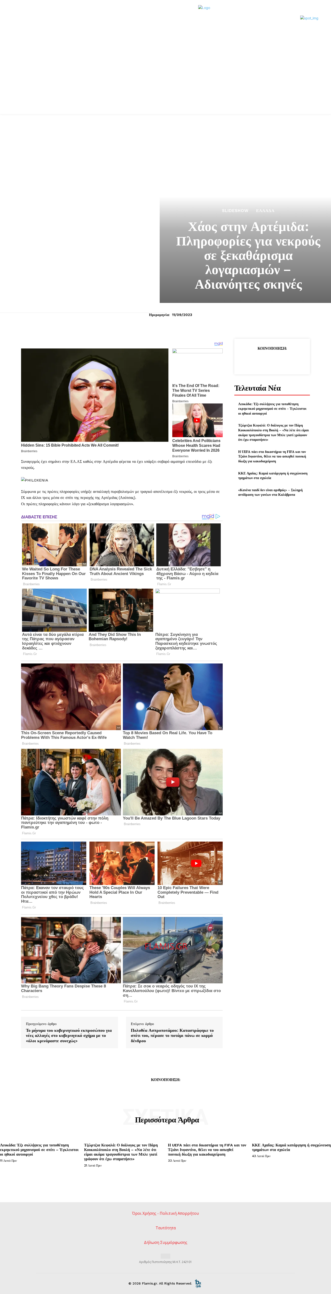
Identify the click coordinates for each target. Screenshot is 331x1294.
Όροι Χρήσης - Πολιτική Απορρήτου (165, 1213)
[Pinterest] (272, 360)
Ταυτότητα (166, 1228)
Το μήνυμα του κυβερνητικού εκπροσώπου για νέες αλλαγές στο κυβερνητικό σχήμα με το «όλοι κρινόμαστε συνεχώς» (69, 1035)
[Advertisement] (165, 77)
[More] (294, 360)
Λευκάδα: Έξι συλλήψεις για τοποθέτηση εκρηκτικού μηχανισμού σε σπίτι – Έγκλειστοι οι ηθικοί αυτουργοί (272, 409)
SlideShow (235, 211)
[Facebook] (249, 360)
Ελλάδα (265, 211)
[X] (261, 360)
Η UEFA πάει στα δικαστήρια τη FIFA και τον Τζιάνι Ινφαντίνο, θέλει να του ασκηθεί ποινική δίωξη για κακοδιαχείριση (272, 456)
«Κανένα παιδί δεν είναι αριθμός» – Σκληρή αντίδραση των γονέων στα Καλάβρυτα (270, 492)
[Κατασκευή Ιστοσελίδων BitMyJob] (198, 1283)
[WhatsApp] (283, 360)
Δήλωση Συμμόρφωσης (165, 1242)
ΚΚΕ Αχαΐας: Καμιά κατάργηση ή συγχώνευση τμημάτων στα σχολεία (272, 475)
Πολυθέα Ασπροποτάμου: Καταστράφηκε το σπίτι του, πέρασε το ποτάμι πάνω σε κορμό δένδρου (172, 1035)
